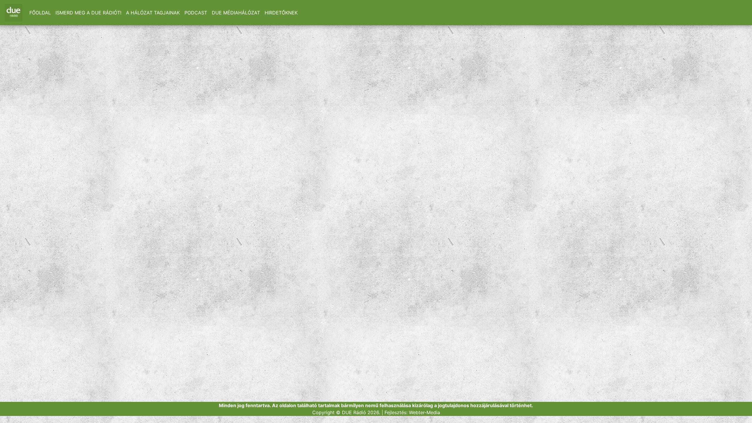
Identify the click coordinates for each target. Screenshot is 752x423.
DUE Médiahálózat (236, 13)
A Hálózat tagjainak (153, 13)
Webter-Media (424, 412)
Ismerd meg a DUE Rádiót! (88, 13)
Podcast (195, 13)
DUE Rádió (354, 412)
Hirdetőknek (281, 13)
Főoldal (40, 13)
